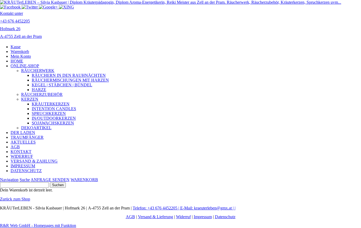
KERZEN (29, 99)
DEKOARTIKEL (36, 128)
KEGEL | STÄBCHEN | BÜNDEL (62, 85)
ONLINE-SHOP (25, 66)
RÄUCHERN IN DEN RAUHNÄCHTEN (69, 75)
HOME (17, 61)
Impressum (203, 216)
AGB (15, 147)
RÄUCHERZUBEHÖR (42, 94)
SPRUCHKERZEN (49, 113)
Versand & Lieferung (155, 216)
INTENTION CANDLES (54, 108)
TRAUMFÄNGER (27, 137)
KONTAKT (21, 151)
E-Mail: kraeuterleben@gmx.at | (207, 208)
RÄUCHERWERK (37, 70)
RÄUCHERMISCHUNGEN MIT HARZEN (70, 80)
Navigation (9, 179)
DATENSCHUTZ (26, 170)
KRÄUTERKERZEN (51, 104)
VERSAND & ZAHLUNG (34, 161)
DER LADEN (23, 132)
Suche (25, 179)
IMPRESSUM (23, 166)
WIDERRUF (22, 156)
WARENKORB (84, 179)
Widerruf (183, 216)
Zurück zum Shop (15, 199)
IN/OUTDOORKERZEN (54, 118)
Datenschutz (225, 216)
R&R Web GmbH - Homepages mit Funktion (38, 225)
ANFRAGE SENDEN (50, 179)
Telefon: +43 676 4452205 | (156, 208)
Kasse (16, 46)
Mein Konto (21, 56)
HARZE (39, 89)
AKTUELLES (23, 142)
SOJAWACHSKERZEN (53, 123)
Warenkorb (20, 51)
